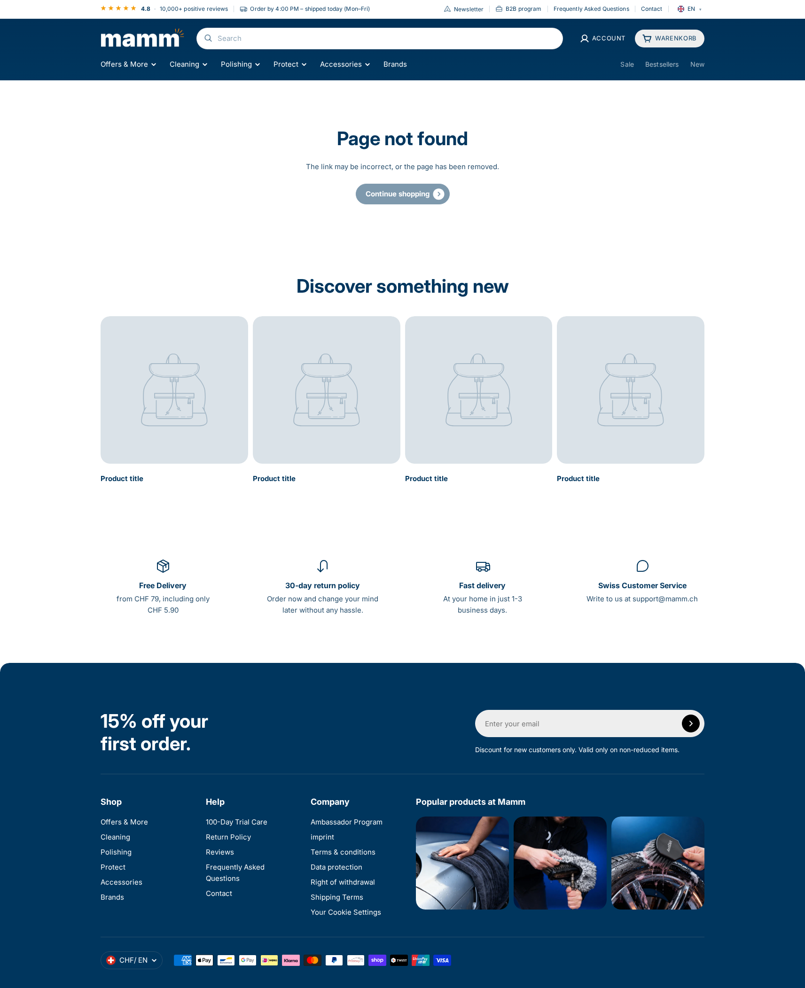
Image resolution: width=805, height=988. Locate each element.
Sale (627, 64)
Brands (395, 64)
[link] (403, 194)
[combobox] (380, 38)
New (697, 64)
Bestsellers (662, 64)
